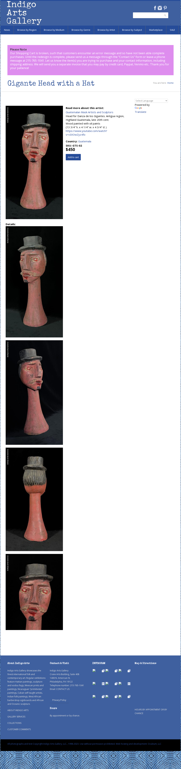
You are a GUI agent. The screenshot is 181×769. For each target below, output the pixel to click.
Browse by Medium (54, 29)
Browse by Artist (106, 29)
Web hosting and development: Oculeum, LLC (138, 743)
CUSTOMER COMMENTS (19, 729)
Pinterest (165, 8)
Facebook (155, 8)
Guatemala (84, 141)
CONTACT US (62, 689)
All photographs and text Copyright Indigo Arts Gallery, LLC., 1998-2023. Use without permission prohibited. (61, 743)
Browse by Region (27, 29)
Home (170, 82)
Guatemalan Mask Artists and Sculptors (89, 112)
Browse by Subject (132, 29)
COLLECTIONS (14, 723)
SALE (172, 29)
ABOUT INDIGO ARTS (17, 710)
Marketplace (156, 29)
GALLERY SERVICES (16, 716)
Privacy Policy (59, 700)
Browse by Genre (81, 29)
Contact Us (126, 57)
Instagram (160, 8)
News (7, 29)
